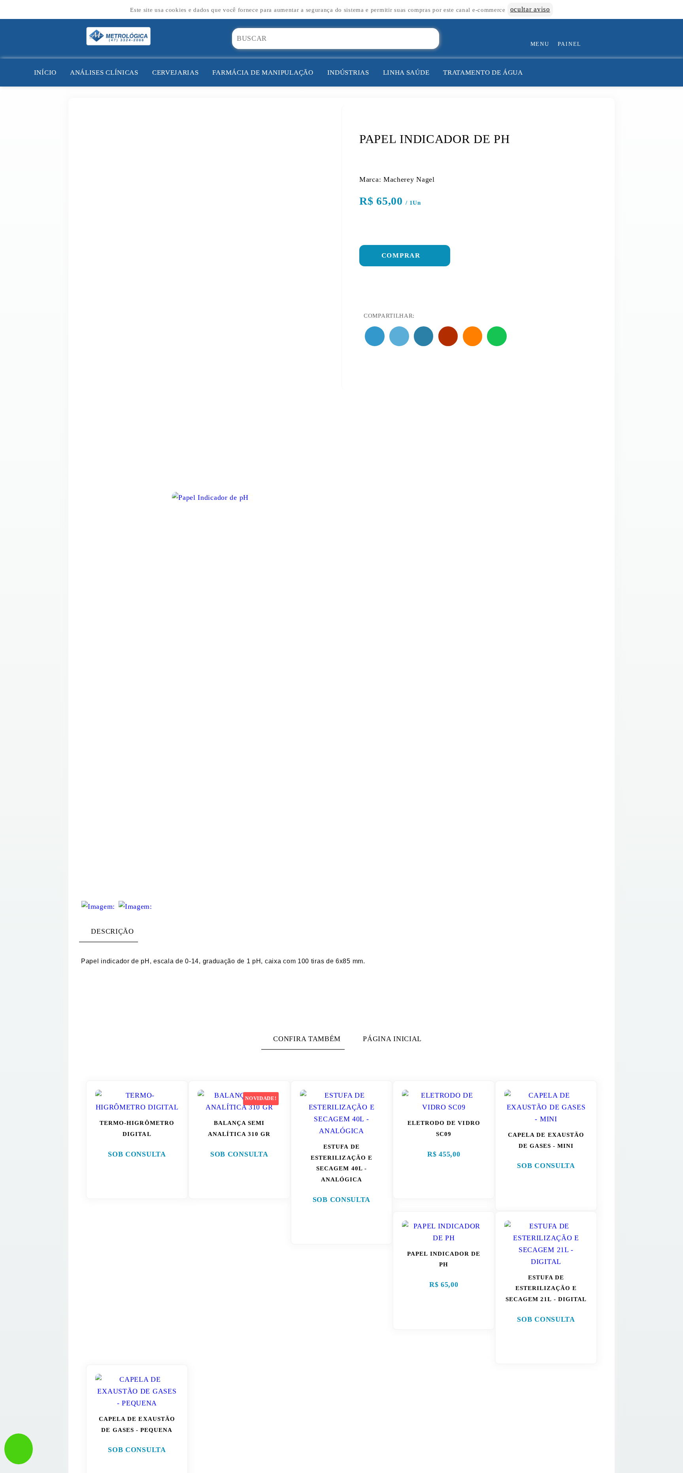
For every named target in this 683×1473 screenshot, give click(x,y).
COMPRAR (402, 255)
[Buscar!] (445, 38)
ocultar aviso (530, 9)
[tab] (108, 931)
